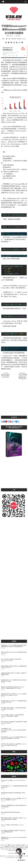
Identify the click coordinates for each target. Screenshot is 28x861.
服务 (15, 38)
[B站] (2, 421)
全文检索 (18, 38)
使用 (6, 38)
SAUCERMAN (7, 847)
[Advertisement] (14, 395)
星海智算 (7, 846)
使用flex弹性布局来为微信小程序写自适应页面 (10, 812)
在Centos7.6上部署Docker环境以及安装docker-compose (12, 824)
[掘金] (14, 421)
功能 (9, 38)
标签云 (14, 751)
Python (11, 35)
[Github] (8, 421)
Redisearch (23, 38)
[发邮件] (18, 421)
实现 (12, 38)
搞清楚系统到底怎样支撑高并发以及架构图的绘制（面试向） (13, 792)
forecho (21, 846)
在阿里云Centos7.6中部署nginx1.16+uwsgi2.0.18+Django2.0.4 (13, 780)
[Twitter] (12, 421)
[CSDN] (6, 421)
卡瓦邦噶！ (23, 845)
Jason (16, 846)
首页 (8, 35)
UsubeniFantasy (12, 850)
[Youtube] (10, 421)
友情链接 (18, 845)
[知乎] (4, 421)
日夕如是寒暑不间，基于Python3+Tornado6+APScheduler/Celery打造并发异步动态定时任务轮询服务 (13, 730)
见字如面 (12, 846)
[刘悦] (14, 22)
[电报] (16, 421)
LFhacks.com (7, 849)
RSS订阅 (13, 845)
